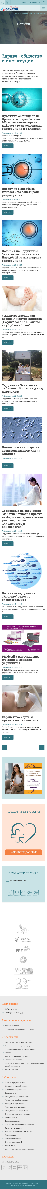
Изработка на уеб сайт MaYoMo (23, 1185)
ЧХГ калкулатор (11, 1009)
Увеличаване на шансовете (15, 1107)
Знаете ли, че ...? (11, 1145)
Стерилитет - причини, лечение (17, 1114)
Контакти (35, 3)
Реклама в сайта (11, 1069)
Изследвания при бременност (16, 1097)
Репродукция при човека (14, 1103)
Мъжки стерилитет (12, 1118)
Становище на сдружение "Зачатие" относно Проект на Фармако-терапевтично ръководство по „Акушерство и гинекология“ (22, 519)
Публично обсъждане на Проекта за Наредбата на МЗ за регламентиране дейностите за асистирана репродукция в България (22, 122)
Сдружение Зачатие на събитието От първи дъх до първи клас (23, 388)
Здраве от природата (13, 1128)
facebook (8, 2)
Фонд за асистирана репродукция (18, 1046)
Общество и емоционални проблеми (19, 1029)
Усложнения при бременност (16, 1100)
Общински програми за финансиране (20, 1049)
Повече (7, 146)
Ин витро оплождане (13, 1138)
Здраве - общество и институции (17, 1056)
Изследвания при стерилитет (16, 1110)
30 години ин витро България (16, 1086)
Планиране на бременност (15, 1090)
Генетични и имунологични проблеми (19, 1124)
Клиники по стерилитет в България (18, 1042)
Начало (16, 13)
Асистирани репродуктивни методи (19, 1131)
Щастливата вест (11, 1093)
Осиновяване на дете (13, 1060)
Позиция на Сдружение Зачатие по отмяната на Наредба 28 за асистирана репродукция (21, 255)
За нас (23, 3)
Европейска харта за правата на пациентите (20, 718)
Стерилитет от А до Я (13, 1142)
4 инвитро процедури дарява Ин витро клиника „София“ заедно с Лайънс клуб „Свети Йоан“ (22, 320)
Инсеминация (10, 1135)
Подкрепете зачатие (23, 811)
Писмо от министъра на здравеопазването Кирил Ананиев (21, 450)
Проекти (8, 1053)
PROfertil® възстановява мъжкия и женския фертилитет (21, 660)
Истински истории (12, 1026)
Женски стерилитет (12, 1121)
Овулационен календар (14, 1013)
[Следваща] (41, 747)
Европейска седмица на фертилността (20, 1149)
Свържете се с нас (23, 873)
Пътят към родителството (15, 1082)
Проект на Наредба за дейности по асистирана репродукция (21, 192)
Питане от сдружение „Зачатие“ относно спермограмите (18, 596)
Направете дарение (23, 852)
